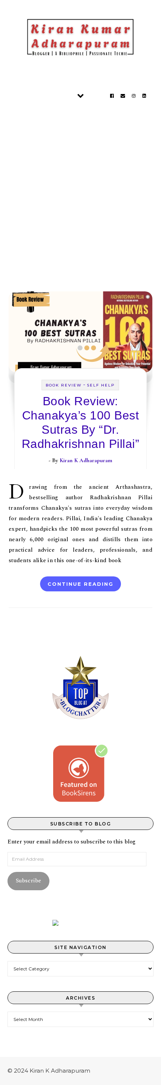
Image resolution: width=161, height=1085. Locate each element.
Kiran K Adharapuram (86, 460)
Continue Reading (80, 584)
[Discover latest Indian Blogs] (80, 923)
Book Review (64, 385)
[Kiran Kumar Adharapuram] (80, 39)
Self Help (101, 385)
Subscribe (28, 880)
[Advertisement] (80, 191)
